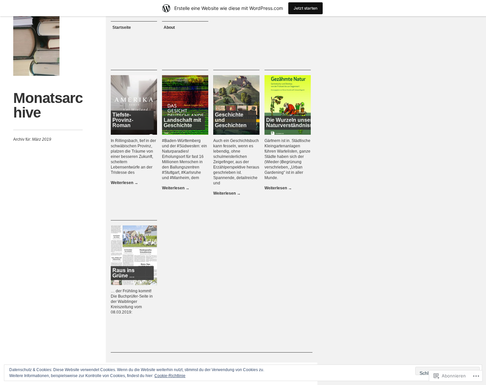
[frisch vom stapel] (36, 46)
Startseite (121, 27)
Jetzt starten (305, 8)
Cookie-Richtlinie (169, 375)
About (169, 27)
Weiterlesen (124, 182)
